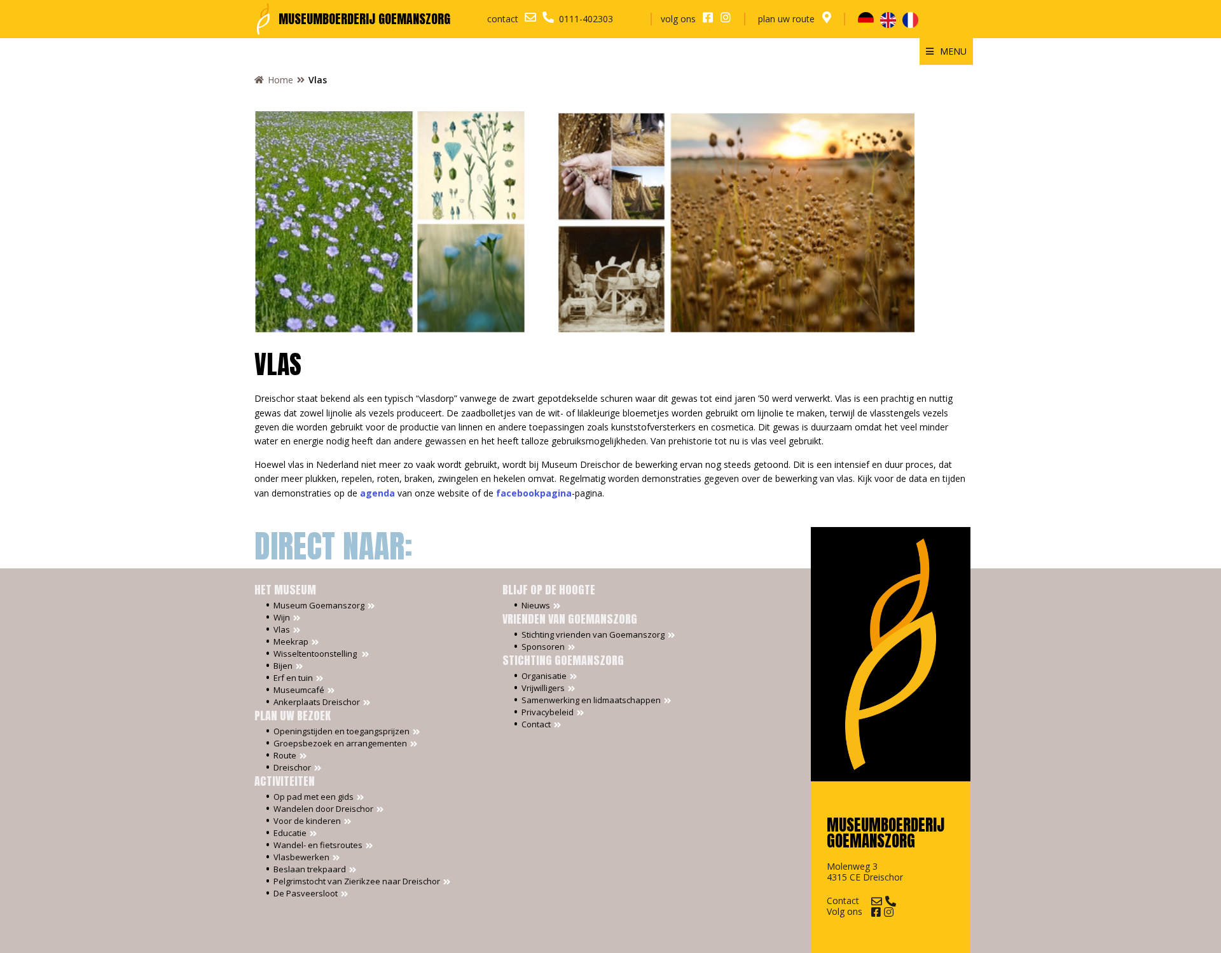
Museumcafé (298, 690)
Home (280, 80)
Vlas (281, 629)
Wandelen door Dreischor (323, 809)
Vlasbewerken (301, 857)
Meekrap (290, 641)
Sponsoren (543, 646)
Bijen (283, 666)
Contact (536, 724)
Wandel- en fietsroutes (317, 845)
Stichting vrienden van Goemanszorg (593, 634)
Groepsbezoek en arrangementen (340, 743)
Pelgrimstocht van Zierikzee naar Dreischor (356, 881)
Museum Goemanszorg (318, 605)
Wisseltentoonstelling (316, 653)
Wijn (281, 617)
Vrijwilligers (543, 688)
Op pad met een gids (313, 797)
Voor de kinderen (307, 821)
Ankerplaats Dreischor (316, 702)
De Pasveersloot (305, 893)
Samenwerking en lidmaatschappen (591, 700)
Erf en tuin (293, 678)
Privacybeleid (547, 712)
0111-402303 (586, 19)
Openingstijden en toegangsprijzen (341, 731)
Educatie (290, 833)
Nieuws (535, 605)
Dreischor (292, 767)
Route (284, 755)
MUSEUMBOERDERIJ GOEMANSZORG (364, 19)
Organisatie (544, 676)
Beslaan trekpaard (309, 869)
